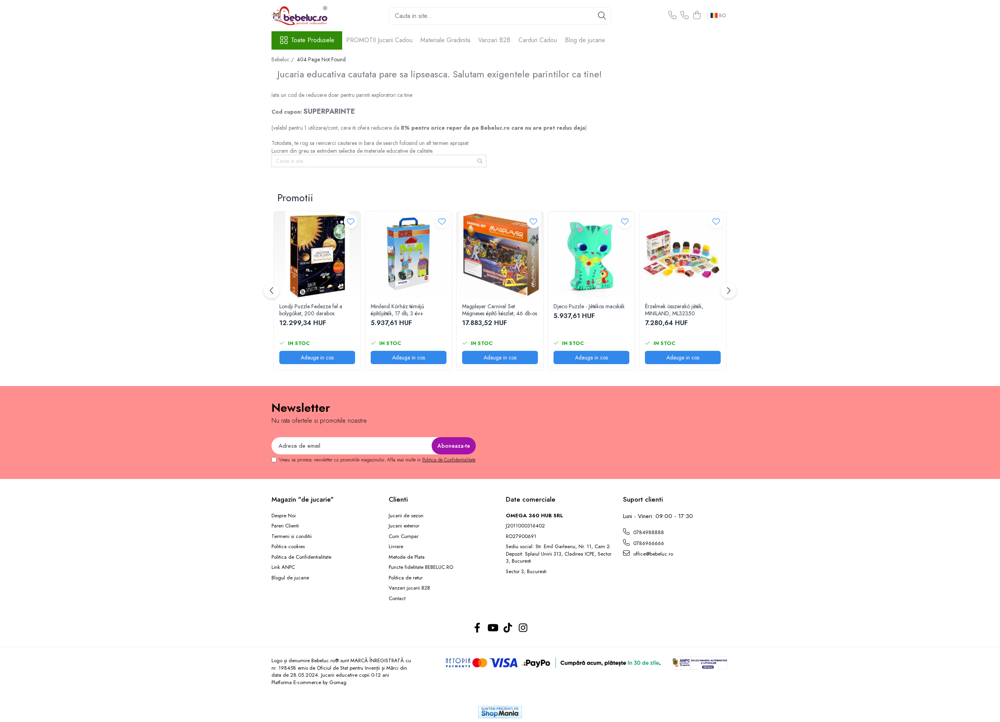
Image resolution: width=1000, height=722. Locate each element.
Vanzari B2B (494, 40)
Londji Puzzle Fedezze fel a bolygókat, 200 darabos (310, 310)
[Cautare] (602, 16)
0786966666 (648, 543)
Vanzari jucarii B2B (409, 588)
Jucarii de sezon (406, 515)
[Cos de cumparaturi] (697, 15)
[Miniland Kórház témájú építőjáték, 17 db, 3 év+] (408, 254)
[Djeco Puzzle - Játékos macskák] (591, 254)
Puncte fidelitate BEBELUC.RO (421, 567)
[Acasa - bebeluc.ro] (310, 15)
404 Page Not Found (321, 59)
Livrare (396, 546)
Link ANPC (283, 567)
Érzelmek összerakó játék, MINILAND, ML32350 (674, 310)
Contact (397, 598)
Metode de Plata (407, 557)
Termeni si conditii (291, 536)
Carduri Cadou (537, 40)
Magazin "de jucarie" (302, 499)
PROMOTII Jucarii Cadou (379, 40)
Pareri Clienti (285, 525)
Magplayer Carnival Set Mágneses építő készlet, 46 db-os (499, 310)
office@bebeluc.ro (652, 554)
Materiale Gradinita (445, 40)
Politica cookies (288, 546)
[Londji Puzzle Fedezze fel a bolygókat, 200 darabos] (317, 254)
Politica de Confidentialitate (448, 459)
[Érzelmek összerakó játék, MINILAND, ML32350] (682, 254)
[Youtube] (492, 628)
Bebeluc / (283, 59)
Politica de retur (406, 577)
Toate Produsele (312, 40)
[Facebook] (477, 628)
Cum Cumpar (403, 536)
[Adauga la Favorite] (350, 221)
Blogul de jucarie (290, 577)
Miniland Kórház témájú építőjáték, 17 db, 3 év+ (397, 310)
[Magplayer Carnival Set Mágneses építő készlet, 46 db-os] (500, 254)
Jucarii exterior (404, 525)
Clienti (398, 499)
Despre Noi (283, 515)
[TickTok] (507, 628)
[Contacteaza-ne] (672, 15)
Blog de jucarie (585, 40)
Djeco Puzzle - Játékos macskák (589, 306)
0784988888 (648, 532)
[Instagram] (523, 628)
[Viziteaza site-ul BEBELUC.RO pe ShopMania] (500, 712)
